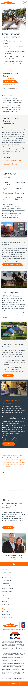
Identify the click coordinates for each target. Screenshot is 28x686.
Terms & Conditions (7, 612)
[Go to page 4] (12, 490)
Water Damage (6, 572)
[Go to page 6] (16, 490)
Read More (8, 527)
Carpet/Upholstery (20, 210)
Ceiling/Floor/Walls (7, 211)
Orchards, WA (6, 111)
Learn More (8, 375)
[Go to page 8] (19, 490)
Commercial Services (8, 586)
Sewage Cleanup (7, 206)
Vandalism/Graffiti (7, 217)
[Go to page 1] (7, 490)
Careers (4, 601)
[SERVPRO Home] (8, 3)
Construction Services (10, 164)
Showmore (5, 153)
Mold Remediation (7, 577)
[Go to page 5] (14, 490)
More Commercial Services (12, 264)
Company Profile (6, 599)
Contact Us (5, 604)
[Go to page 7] (17, 490)
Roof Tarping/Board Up (14, 215)
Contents (15, 217)
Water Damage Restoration (12, 160)
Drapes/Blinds (13, 213)
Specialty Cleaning (7, 588)
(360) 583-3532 (9, 81)
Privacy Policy (6, 614)
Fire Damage (6, 575)
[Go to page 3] (10, 490)
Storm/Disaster (6, 580)
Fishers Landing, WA (15, 102)
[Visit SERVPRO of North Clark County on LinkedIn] (14, 564)
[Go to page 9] (21, 490)
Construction (5, 583)
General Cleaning (7, 591)
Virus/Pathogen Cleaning (13, 208)
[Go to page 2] (9, 490)
